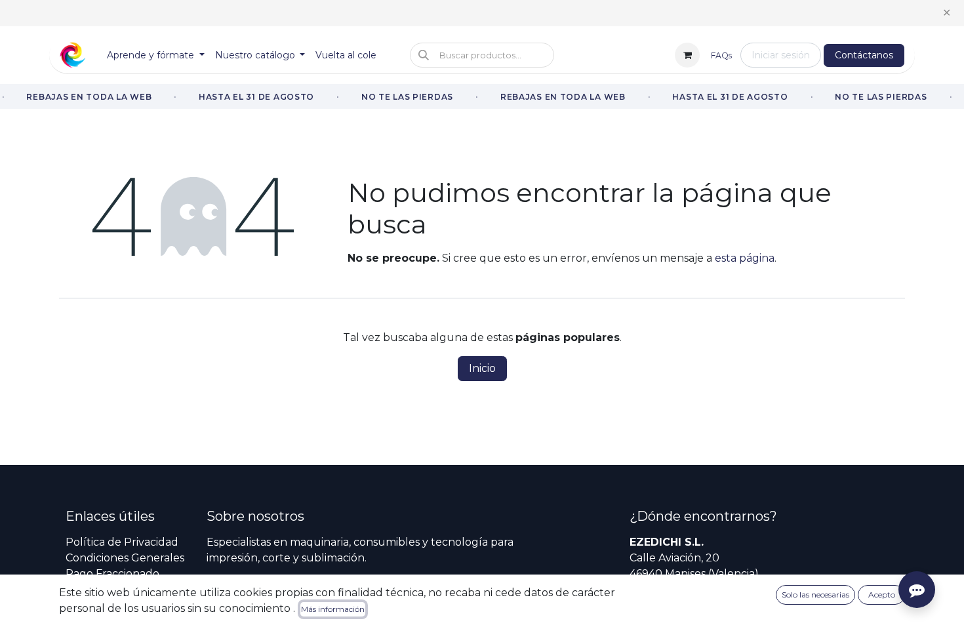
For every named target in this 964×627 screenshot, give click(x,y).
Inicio (482, 368)
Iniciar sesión (781, 55)
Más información (333, 609)
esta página (744, 258)
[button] (482, 55)
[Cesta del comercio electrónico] (687, 55)
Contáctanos (864, 55)
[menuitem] (156, 55)
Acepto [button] (881, 594)
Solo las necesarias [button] (815, 594)
